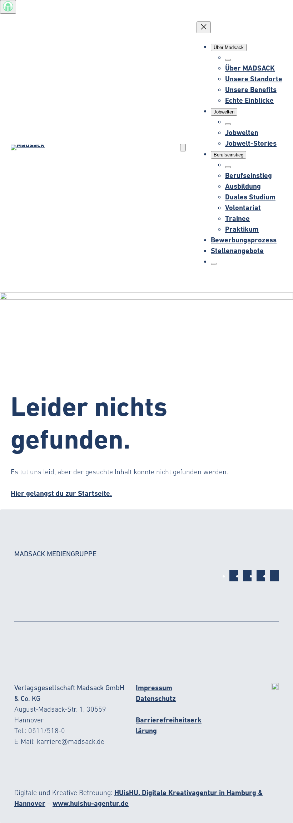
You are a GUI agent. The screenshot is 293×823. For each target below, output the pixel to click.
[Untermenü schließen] (228, 60)
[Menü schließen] (204, 27)
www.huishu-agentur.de (91, 803)
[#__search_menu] (214, 264)
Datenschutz (156, 698)
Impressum (154, 687)
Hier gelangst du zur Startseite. (61, 493)
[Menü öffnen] (183, 147)
